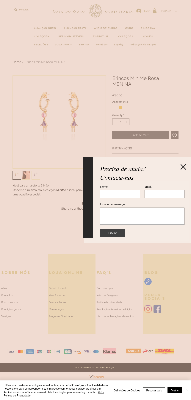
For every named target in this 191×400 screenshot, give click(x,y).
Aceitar (175, 390)
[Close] (186, 390)
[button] (183, 167)
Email (149, 186)
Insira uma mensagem (113, 204)
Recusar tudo (154, 390)
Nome (104, 186)
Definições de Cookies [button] (127, 390)
